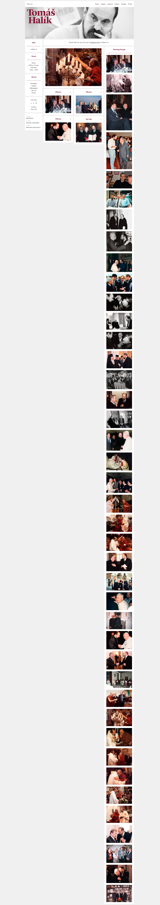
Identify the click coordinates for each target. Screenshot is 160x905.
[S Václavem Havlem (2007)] (119, 419)
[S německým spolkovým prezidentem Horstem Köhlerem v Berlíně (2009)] (119, 660)
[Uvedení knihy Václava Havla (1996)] (119, 83)
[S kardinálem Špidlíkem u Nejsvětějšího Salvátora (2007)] (119, 112)
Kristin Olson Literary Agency (33, 127)
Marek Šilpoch (29, 118)
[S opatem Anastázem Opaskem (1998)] (119, 874)
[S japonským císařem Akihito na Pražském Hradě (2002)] (119, 283)
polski (130, 4)
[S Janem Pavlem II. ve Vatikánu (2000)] (119, 461)
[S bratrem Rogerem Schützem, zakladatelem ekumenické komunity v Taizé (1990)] (119, 601)
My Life (33, 90)
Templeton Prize (95, 42)
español (123, 4)
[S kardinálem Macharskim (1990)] (119, 241)
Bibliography (34, 88)
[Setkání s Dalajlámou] (119, 503)
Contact (33, 107)
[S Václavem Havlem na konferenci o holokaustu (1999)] (119, 833)
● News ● (34, 49)
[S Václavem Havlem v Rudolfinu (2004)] (119, 400)
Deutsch (110, 4)
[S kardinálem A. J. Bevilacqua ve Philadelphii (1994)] (119, 620)
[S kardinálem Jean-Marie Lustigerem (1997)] (119, 581)
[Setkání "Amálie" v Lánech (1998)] (119, 379)
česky (97, 4)
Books (34, 63)
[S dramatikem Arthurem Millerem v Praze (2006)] (119, 302)
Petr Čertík (28, 122)
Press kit (30, 4)
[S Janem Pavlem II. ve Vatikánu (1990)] (119, 440)
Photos (34, 93)
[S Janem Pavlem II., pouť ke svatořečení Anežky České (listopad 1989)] (119, 482)
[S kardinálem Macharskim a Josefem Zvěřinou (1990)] (119, 179)
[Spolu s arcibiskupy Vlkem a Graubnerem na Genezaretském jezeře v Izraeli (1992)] (89, 104)
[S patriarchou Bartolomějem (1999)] (119, 359)
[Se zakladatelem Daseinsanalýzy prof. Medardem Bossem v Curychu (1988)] (119, 150)
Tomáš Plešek (35, 122)
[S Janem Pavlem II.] (119, 640)
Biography (34, 83)
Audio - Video (33, 70)
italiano (117, 4)
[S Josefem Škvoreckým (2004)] (119, 63)
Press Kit (34, 109)
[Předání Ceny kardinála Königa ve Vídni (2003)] (89, 132)
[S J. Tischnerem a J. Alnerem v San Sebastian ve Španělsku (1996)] (119, 199)
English (103, 4)
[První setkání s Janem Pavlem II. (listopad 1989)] (119, 262)
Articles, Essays (34, 65)
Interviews (34, 67)
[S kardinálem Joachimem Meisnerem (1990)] (119, 562)
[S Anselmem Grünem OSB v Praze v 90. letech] (119, 219)
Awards (33, 86)
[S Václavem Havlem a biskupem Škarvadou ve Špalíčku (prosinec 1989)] (119, 321)
